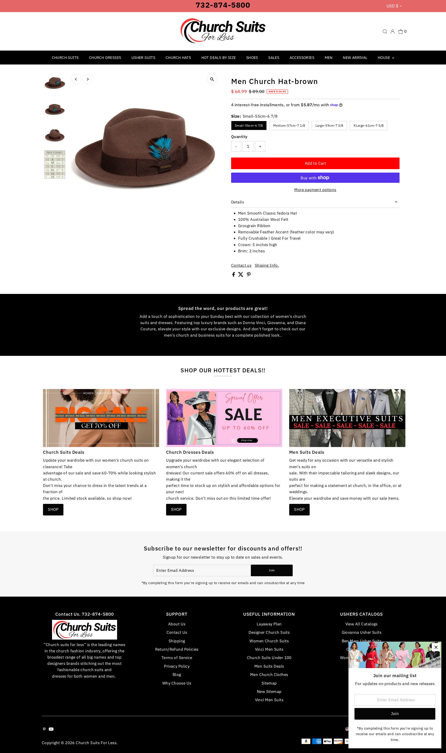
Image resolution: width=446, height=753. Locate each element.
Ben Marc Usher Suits (362, 641)
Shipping (177, 641)
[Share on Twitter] (241, 275)
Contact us (241, 265)
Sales (273, 57)
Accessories (302, 57)
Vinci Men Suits (269, 649)
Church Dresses (105, 57)
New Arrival (355, 57)
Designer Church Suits (269, 632)
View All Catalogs (361, 624)
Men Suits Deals (269, 666)
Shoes (252, 57)
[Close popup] (436, 647)
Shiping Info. (267, 265)
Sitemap (269, 683)
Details (237, 202)
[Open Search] (385, 31)
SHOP (53, 509)
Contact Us (177, 632)
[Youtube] (51, 729)
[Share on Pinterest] (249, 275)
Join (272, 570)
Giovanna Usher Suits (362, 632)
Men (329, 57)
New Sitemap (269, 691)
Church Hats (178, 57)
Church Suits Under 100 (269, 657)
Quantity (239, 136)
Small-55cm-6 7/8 (249, 125)
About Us (176, 624)
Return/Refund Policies (177, 649)
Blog (177, 674)
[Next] (87, 79)
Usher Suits (143, 57)
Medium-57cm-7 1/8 (289, 125)
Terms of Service (176, 657)
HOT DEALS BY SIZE (218, 57)
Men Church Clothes (269, 674)
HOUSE (384, 57)
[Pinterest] (44, 729)
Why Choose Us (176, 683)
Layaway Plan (269, 624)
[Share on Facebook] (234, 275)
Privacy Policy (177, 666)
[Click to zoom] (212, 79)
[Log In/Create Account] (392, 31)
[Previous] (76, 79)
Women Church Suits (269, 641)
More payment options (315, 189)
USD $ (392, 6)
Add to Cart (315, 163)
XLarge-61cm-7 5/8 (369, 125)
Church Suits (65, 57)
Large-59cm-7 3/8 (329, 125)
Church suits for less (96, 742)
